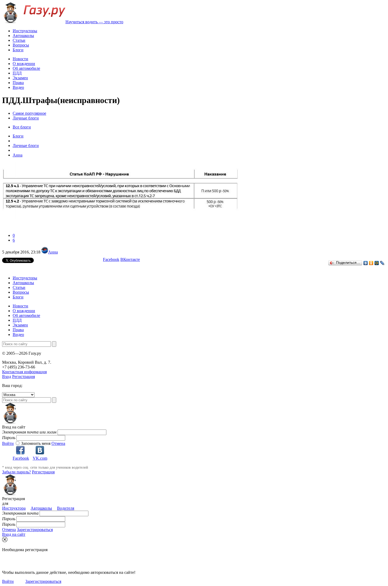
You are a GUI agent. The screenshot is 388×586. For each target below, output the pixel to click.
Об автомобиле (26, 68)
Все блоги (22, 127)
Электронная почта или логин (29, 432)
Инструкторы (25, 31)
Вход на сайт (13, 534)
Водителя (65, 508)
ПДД (17, 73)
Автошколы (23, 35)
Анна (53, 252)
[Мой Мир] (377, 263)
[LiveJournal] (382, 263)
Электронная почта (20, 513)
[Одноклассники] (371, 263)
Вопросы (21, 45)
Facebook (111, 259)
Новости (20, 59)
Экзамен (20, 78)
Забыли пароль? (16, 472)
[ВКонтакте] (365, 263)
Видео (18, 87)
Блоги (18, 50)
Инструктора (14, 508)
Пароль (8, 437)
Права (18, 82)
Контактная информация (24, 372)
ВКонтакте (130, 259)
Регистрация (23, 376)
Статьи (19, 40)
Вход (6, 376)
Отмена (58, 443)
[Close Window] (4, 539)
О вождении (24, 63)
